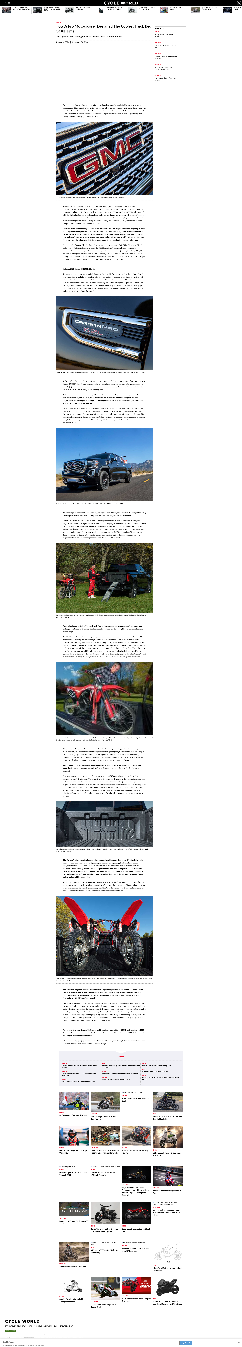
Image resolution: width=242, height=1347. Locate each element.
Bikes (103, 1063)
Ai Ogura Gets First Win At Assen (164, 36)
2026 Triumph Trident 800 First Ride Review (78, 1082)
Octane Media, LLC (29, 1337)
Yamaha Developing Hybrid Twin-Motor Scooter (120, 1074)
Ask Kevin (94, 1301)
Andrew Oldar (63, 42)
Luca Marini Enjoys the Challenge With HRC (166, 57)
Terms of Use (21, 1326)
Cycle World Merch (50, 1326)
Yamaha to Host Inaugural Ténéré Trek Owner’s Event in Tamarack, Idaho (166, 1212)
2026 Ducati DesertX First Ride (72, 1267)
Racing (58, 22)
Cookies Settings (10, 1330)
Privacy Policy (10, 1326)
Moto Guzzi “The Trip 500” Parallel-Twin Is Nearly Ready (160, 1078)
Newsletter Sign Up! (66, 1326)
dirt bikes (74, 212)
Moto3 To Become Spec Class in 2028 (165, 46)
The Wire (64, 1063)
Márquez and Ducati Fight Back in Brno (165, 79)
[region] (121, 1343)
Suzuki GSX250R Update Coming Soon (156, 1066)
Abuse (30, 1326)
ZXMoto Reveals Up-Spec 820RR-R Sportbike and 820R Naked (121, 1067)
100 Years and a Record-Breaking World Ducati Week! (79, 1067)
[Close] (239, 1343)
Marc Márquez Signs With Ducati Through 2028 (163, 68)
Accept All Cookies (186, 1342)
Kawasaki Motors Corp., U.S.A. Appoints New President (79, 1075)
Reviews (64, 1079)
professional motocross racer (116, 114)
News (104, 1071)
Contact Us (38, 1326)
